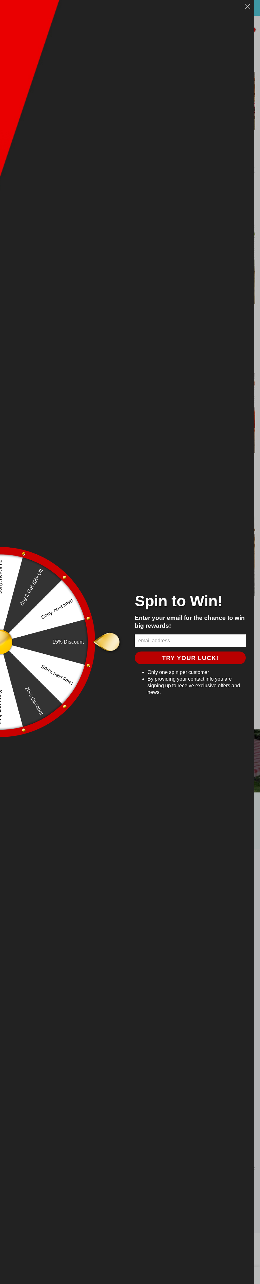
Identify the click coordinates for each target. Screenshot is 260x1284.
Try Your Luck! (190, 658)
